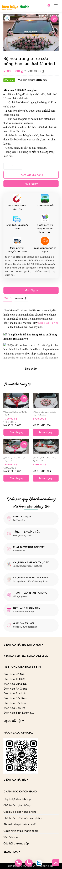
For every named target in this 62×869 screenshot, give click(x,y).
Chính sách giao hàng (16, 805)
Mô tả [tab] (8, 298)
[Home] (15, 6)
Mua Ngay (31, 183)
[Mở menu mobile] (56, 5)
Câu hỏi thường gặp (16, 843)
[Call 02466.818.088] (18, 863)
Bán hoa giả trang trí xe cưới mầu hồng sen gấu (15, 459)
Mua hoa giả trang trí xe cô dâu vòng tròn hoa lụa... (44, 413)
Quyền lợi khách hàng (17, 799)
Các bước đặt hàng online (20, 811)
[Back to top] (55, 862)
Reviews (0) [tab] (21, 298)
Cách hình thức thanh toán (20, 830)
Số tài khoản (11, 837)
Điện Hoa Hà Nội (48, 322)
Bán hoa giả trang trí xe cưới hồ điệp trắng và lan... (44, 459)
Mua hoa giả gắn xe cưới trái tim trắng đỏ (15, 413)
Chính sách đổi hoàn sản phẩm (22, 818)
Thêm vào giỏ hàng (31, 174)
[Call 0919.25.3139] (29, 863)
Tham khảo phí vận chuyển (20, 824)
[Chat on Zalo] (38, 863)
